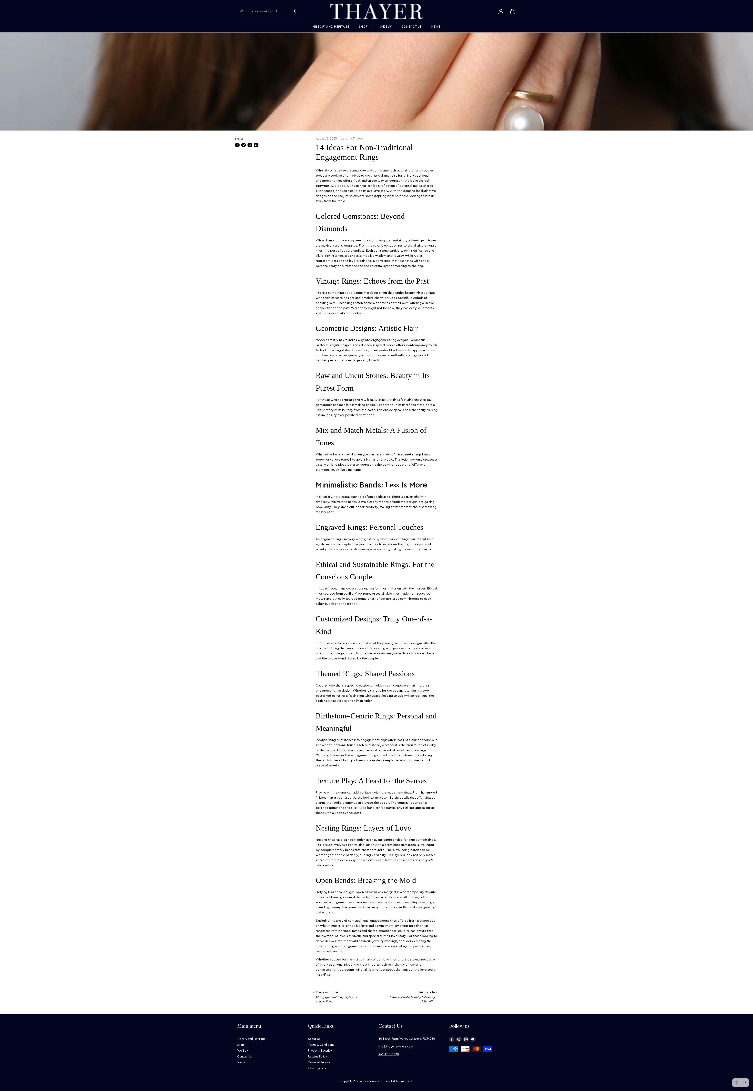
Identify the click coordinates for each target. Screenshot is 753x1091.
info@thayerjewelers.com (395, 1046)
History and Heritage (331, 26)
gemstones (324, 404)
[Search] (296, 11)
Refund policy (317, 1068)
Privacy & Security (320, 1050)
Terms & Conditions (321, 1044)
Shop (363, 26)
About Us (314, 1038)
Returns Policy (317, 1056)
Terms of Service (319, 1062)
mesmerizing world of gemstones (340, 946)
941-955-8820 (388, 1054)
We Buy (386, 26)
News (435, 26)
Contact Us (411, 26)
